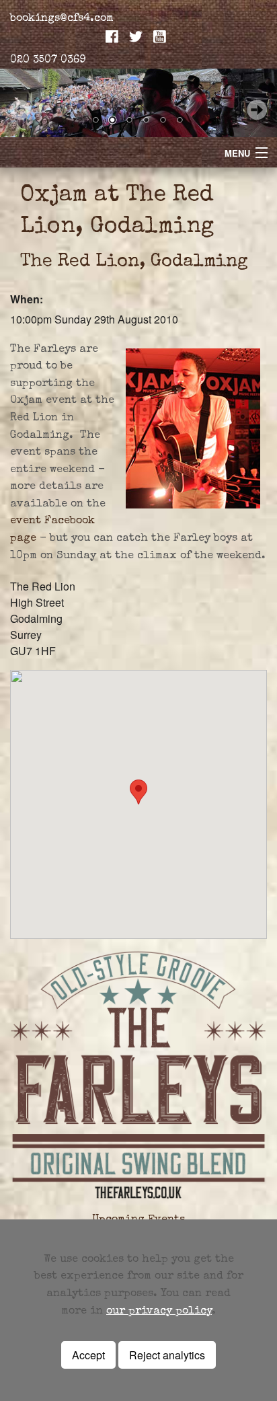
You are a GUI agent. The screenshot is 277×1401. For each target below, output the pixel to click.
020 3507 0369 (47, 60)
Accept (88, 1355)
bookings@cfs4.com (62, 18)
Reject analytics (167, 1355)
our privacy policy (159, 1311)
